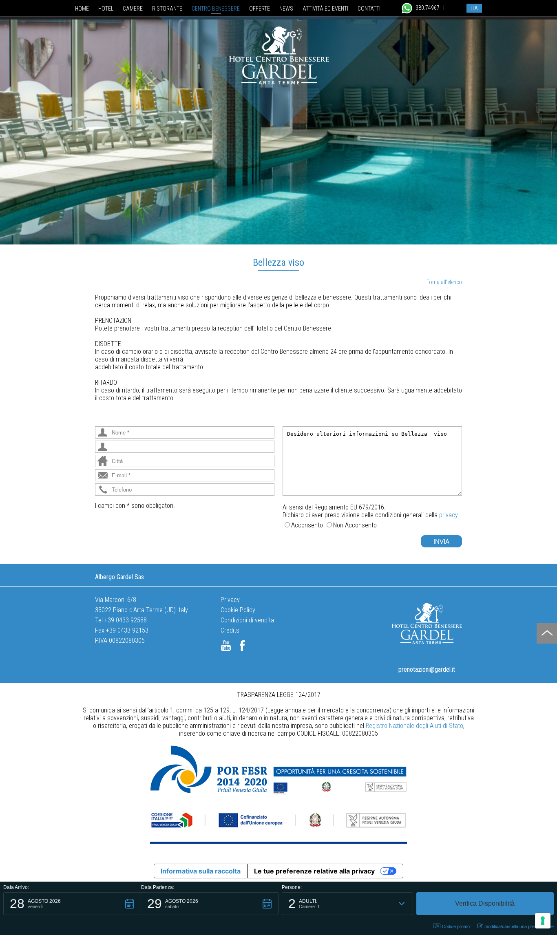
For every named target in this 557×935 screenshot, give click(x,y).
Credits (230, 630)
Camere (133, 8)
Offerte (259, 8)
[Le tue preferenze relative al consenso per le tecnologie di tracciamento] (542, 920)
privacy (448, 515)
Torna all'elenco (444, 282)
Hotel (105, 8)
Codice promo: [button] (456, 926)
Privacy (230, 600)
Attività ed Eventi (325, 8)
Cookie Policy (238, 610)
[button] (72, 903)
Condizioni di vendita (247, 620)
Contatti (369, 8)
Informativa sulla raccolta (201, 871)
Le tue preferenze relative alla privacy (314, 871)
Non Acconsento (355, 525)
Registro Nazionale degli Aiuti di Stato (414, 726)
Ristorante (167, 8)
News (286, 8)
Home (82, 8)
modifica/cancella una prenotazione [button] (519, 926)
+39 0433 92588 (125, 620)
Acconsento (307, 525)
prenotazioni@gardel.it (426, 669)
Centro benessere (216, 8)
